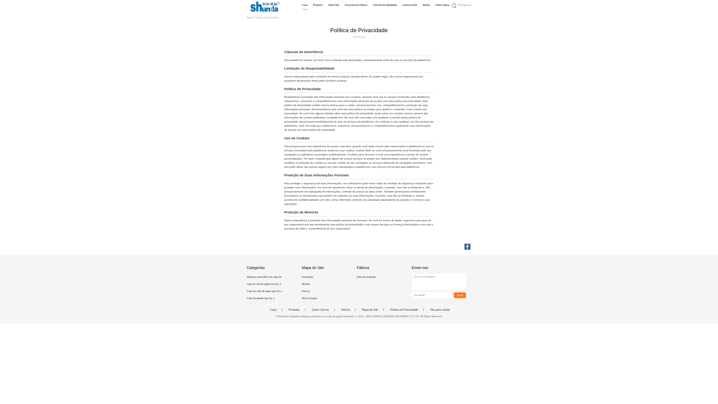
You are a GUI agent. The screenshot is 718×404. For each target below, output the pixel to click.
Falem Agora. (442, 5)
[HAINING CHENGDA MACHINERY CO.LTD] (265, 6)
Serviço (306, 291)
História (306, 284)
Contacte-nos (409, 5)
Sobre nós (333, 5)
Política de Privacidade (404, 309)
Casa (305, 5)
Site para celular (440, 309)
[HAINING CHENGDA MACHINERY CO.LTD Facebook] (467, 247)
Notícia (426, 5)
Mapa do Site (370, 309)
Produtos (318, 5)
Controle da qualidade (385, 5)
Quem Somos (320, 309)
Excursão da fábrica (356, 5)
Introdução (307, 277)
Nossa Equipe (309, 298)
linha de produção (366, 277)
